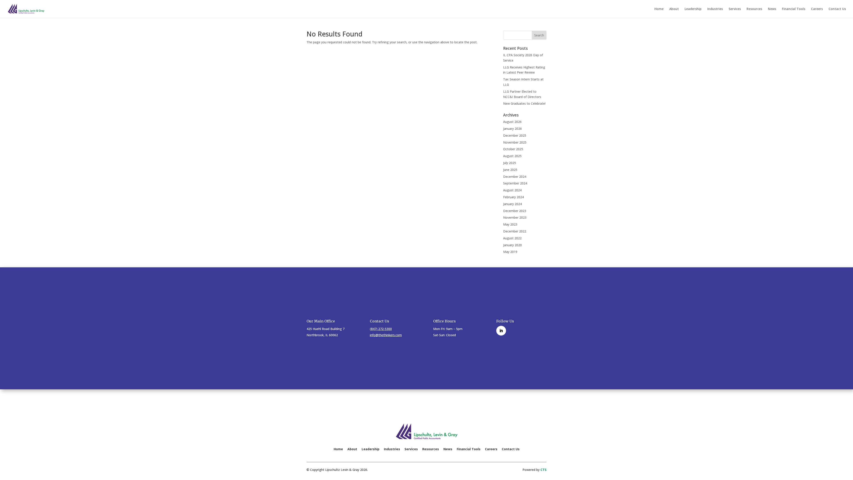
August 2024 (512, 190)
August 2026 (512, 122)
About (674, 9)
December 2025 (514, 135)
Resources (754, 9)
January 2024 (512, 204)
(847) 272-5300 (381, 329)
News (772, 9)
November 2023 (514, 217)
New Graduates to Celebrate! (524, 103)
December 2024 (514, 176)
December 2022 (514, 231)
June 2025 (510, 170)
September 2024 (515, 183)
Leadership (693, 9)
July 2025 (509, 163)
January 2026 (512, 128)
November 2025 (514, 142)
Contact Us (837, 9)
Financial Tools (793, 9)
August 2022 (512, 238)
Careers (817, 9)
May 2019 (510, 252)
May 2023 (510, 224)
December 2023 (514, 211)
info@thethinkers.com (386, 335)
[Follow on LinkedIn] (501, 331)
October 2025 (513, 149)
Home (659, 9)
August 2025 (512, 156)
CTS (543, 470)
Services (735, 9)
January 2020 (512, 245)
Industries (715, 9)
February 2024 (513, 197)
